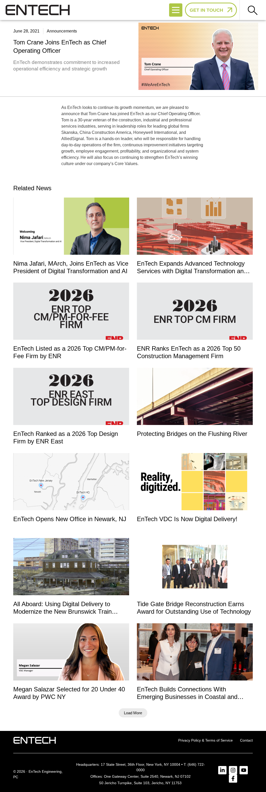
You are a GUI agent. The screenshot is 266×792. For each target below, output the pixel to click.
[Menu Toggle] (175, 10)
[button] (133, 712)
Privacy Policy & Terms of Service (205, 740)
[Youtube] (244, 770)
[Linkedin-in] (222, 770)
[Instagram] (233, 770)
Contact (246, 740)
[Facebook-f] (233, 778)
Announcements (62, 31)
